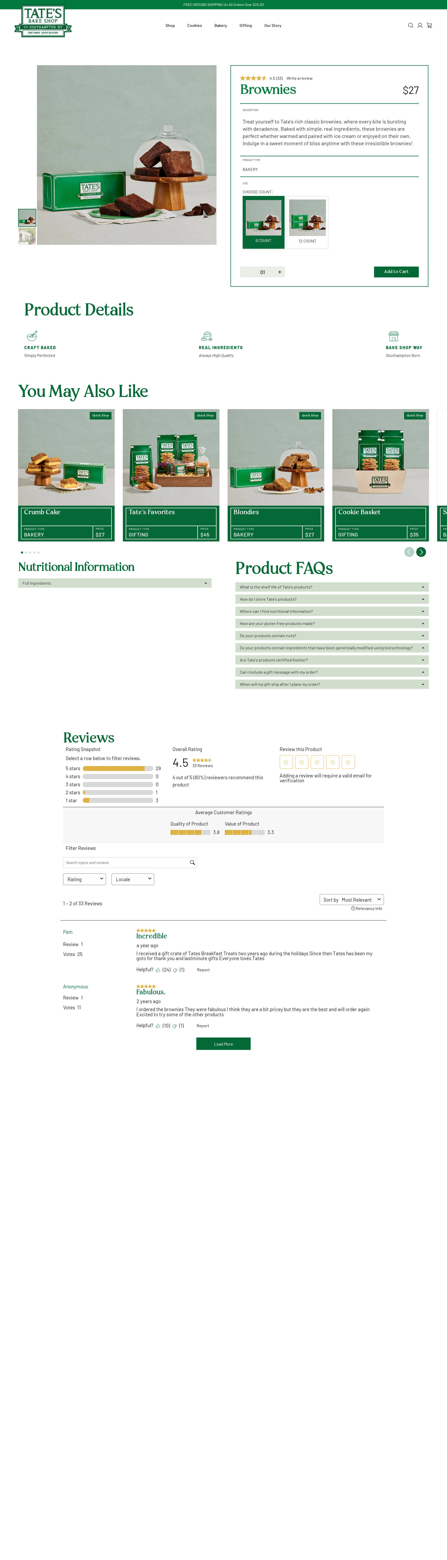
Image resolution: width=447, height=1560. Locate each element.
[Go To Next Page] (421, 552)
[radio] (264, 222)
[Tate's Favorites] (171, 475)
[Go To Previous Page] (409, 552)
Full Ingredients (37, 582)
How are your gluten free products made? (277, 623)
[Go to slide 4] (34, 552)
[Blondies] (276, 475)
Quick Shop (100, 415)
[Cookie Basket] (380, 475)
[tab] (27, 217)
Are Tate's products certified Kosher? (274, 659)
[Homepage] (43, 21)
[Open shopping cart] (429, 25)
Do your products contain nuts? (268, 635)
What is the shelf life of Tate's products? (276, 586)
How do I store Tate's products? (268, 599)
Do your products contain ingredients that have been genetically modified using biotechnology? (326, 647)
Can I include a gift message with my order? (279, 671)
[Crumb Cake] (66, 475)
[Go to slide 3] (30, 552)
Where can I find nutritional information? (276, 611)
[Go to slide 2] (26, 552)
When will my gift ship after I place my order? (280, 684)
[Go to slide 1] (22, 552)
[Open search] (411, 25)
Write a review (300, 78)
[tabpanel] (127, 155)
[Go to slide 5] (39, 552)
